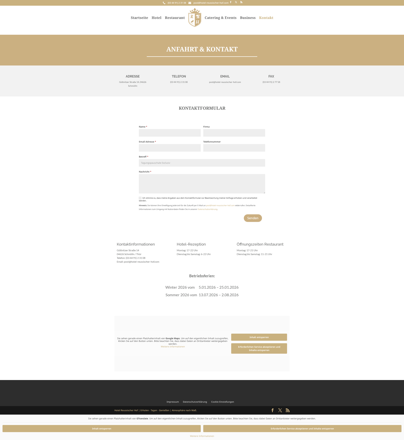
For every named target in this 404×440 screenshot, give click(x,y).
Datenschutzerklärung (207, 209)
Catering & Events (221, 17)
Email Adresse (147, 141)
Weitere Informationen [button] (173, 346)
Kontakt (266, 17)
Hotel (156, 17)
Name (143, 126)
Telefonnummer (212, 141)
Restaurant (175, 17)
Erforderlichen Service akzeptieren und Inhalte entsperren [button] (259, 348)
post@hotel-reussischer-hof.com (211, 2)
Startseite (139, 17)
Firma (206, 126)
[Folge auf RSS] (241, 2)
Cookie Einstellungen (222, 401)
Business (248, 17)
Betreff (143, 156)
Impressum (173, 401)
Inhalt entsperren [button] (259, 337)
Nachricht (145, 171)
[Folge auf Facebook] (231, 2)
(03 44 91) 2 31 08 (177, 2)
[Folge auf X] (236, 2)
